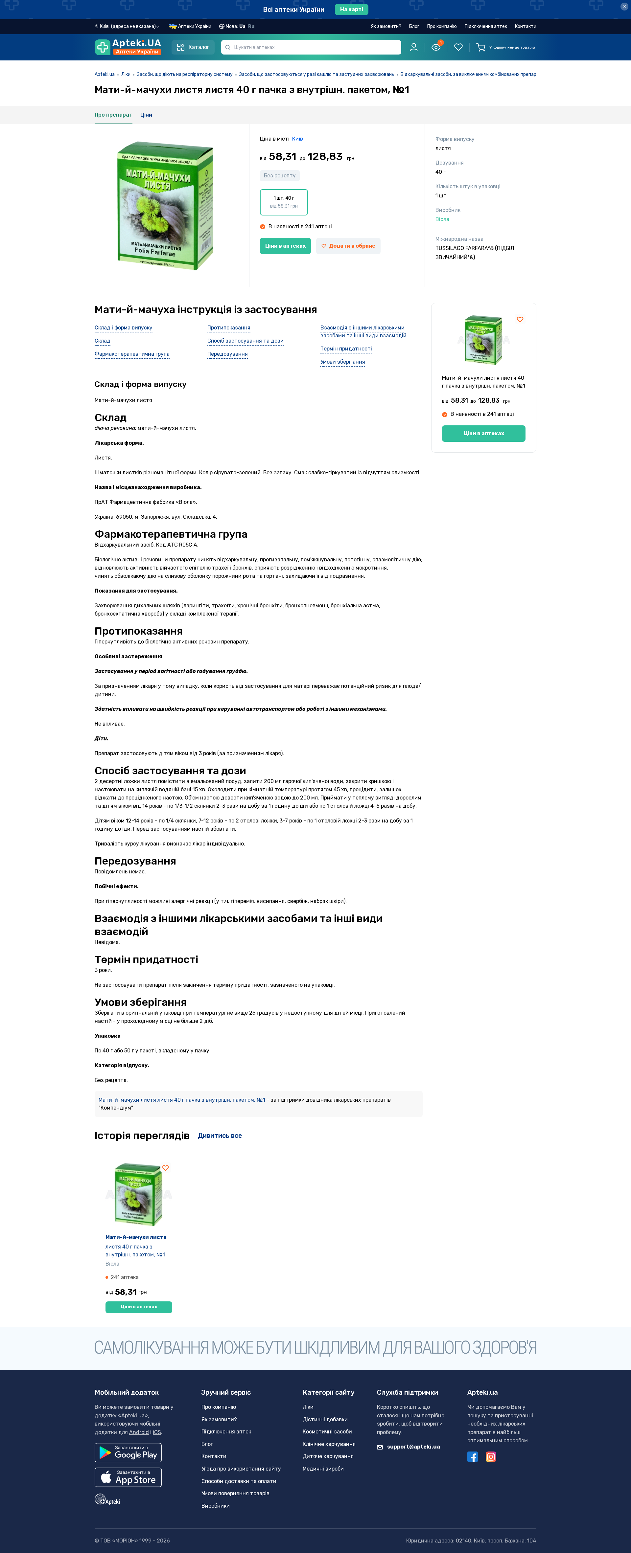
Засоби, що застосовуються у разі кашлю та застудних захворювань (316, 74)
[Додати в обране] (520, 319)
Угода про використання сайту (241, 1469)
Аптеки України (194, 26)
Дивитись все (220, 1135)
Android (139, 1432)
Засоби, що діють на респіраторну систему (185, 74)
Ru (251, 26)
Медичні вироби (323, 1469)
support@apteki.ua (413, 1447)
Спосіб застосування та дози (245, 341)
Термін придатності (346, 349)
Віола (112, 1264)
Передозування (227, 354)
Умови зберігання (342, 362)
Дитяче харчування (328, 1456)
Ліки (125, 74)
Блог (414, 26)
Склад (102, 341)
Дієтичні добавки (325, 1419)
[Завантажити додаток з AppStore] (128, 1477)
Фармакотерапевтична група (132, 354)
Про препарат (113, 115)
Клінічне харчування (329, 1444)
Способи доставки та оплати (238, 1481)
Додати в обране (352, 246)
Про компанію (442, 26)
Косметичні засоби (327, 1432)
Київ (297, 139)
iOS (157, 1432)
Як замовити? (386, 26)
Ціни (146, 115)
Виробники (215, 1506)
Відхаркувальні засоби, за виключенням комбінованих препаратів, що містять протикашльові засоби (512, 74)
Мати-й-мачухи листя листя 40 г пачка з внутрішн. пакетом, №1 (183, 1100)
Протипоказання (228, 328)
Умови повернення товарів (235, 1493)
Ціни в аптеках (285, 246)
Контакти (525, 26)
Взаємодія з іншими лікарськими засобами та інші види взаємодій (363, 332)
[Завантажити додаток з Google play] (128, 1452)
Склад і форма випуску (123, 328)
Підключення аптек (486, 26)
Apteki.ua (105, 74)
